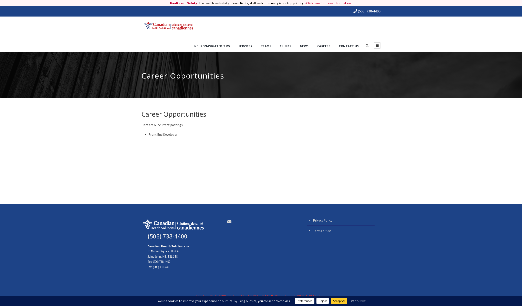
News (304, 46)
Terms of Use (322, 231)
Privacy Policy (322, 220)
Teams (266, 46)
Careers (324, 46)
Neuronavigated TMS (212, 46)
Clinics (285, 46)
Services (245, 46)
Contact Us (349, 46)
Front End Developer (163, 134)
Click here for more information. (329, 3)
